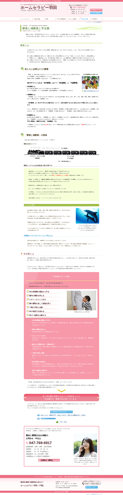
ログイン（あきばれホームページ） (94, 494)
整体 (47, 19)
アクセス (87, 476)
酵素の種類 (70, 476)
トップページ (26, 19)
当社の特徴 (46, 476)
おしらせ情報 (72, 19)
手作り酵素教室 (62, 19)
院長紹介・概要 (62, 476)
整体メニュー (52, 476)
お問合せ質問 (84, 19)
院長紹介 (95, 19)
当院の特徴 (37, 19)
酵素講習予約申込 (79, 476)
